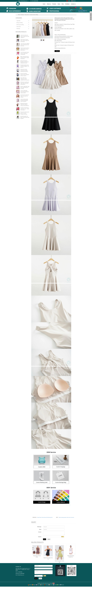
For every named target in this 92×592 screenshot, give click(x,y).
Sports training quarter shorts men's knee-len (66, 517)
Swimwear (18, 28)
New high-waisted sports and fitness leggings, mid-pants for (24, 66)
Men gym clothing (20, 22)
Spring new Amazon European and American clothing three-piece (24, 61)
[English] (73, 0)
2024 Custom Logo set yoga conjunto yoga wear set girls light (24, 40)
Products (54, 4)
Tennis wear (26, 14)
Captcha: (39, 536)
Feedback (67, 4)
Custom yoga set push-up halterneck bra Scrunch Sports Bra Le (24, 49)
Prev (33, 28)
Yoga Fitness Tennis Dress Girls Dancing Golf (44, 517)
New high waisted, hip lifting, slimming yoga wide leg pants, (24, 117)
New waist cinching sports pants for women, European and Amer (24, 113)
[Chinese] (68, 0)
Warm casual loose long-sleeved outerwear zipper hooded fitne (24, 57)
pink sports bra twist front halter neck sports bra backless (24, 95)
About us (49, 4)
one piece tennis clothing (33, 14)
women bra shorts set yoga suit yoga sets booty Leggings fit (24, 36)
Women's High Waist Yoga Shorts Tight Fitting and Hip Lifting (24, 87)
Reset (49, 539)
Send (44, 539)
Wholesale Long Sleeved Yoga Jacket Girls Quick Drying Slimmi (24, 83)
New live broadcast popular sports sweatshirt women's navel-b (24, 74)
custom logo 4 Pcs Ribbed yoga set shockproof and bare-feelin (24, 44)
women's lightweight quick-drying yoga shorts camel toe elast (24, 91)
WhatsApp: (39, 526)
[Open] (91, 16)
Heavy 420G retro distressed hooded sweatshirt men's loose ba (24, 78)
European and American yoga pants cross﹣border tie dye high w (24, 108)
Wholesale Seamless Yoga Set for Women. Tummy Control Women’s (24, 104)
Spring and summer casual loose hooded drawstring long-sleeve (24, 70)
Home (44, 4)
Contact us (73, 4)
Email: (40, 529)
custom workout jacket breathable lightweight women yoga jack (24, 100)
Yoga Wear (18, 20)
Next (51, 28)
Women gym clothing (20, 24)
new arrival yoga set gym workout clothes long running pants (24, 53)
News (59, 4)
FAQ (63, 4)
